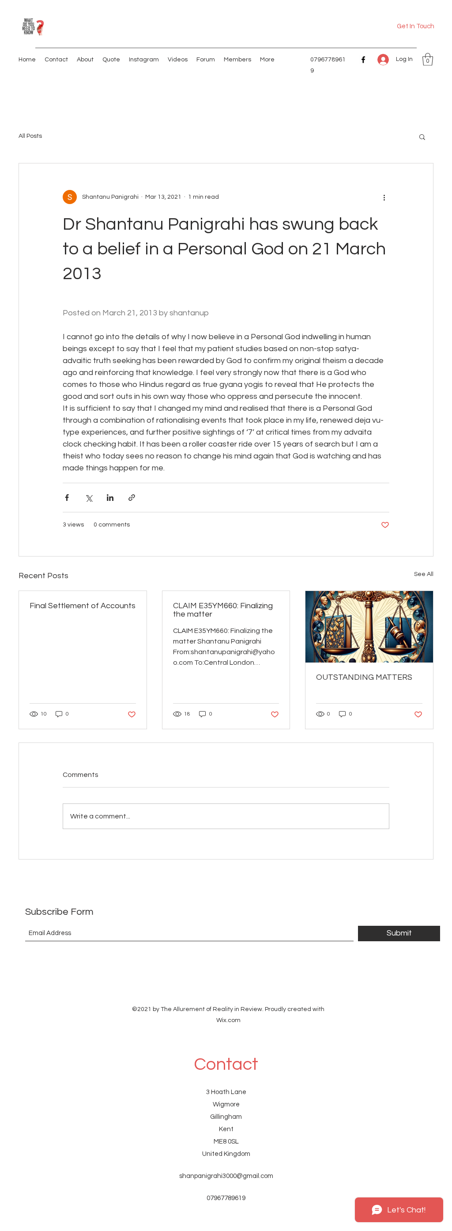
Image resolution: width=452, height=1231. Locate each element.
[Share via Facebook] (67, 497)
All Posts (30, 136)
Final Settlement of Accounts (83, 606)
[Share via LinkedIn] (110, 497)
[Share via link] (132, 497)
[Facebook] (363, 59)
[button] (427, 59)
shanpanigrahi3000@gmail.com (226, 1176)
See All (423, 574)
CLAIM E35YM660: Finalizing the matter (223, 610)
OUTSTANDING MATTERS (364, 677)
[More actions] (384, 197)
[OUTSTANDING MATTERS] (369, 627)
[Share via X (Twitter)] (88, 497)
